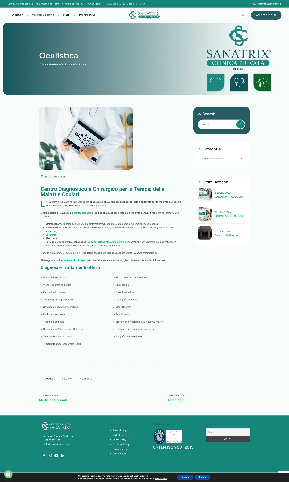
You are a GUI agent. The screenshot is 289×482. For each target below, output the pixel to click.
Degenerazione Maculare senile (105, 242)
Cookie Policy (119, 439)
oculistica (67, 379)
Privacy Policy (119, 430)
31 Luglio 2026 (222, 193)
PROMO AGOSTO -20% (229, 216)
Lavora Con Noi (120, 449)
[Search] (242, 15)
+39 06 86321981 (93, 4)
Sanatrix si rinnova (226, 235)
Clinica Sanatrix (83, 212)
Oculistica (51, 163)
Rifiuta (202, 477)
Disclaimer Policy (121, 444)
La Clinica (17, 15)
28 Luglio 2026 (223, 212)
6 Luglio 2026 (222, 231)
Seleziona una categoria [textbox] (212, 158)
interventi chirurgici (75, 260)
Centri (66, 15)
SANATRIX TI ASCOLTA (229, 196)
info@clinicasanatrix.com (269, 4)
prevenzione (86, 379)
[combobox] (221, 158)
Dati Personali (87, 15)
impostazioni (161, 478)
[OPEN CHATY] (8, 474)
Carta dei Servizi (121, 435)
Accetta (185, 477)
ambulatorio (48, 379)
